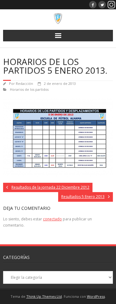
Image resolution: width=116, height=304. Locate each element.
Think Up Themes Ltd (44, 296)
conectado (52, 219)
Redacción (24, 83)
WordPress (96, 296)
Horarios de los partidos (29, 89)
